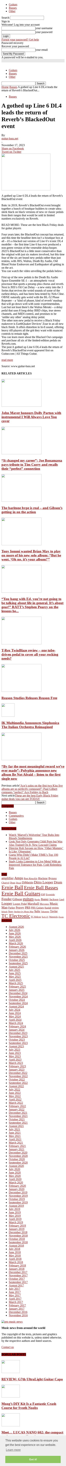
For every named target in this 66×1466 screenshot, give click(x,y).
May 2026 (15, 936)
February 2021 (17, 1146)
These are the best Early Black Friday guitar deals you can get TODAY (29, 797)
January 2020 (16, 1189)
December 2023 (18, 1033)
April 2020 (15, 1179)
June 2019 (15, 1212)
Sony (10, 911)
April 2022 (15, 1099)
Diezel (18, 883)
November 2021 (18, 1116)
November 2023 (18, 1036)
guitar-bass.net (9, 138)
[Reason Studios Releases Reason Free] (21, 690)
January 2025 (16, 989)
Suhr (37, 911)
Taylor (54, 911)
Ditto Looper (43, 882)
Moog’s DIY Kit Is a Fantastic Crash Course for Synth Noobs (28, 1406)
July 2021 (14, 1129)
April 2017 (15, 1298)
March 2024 (16, 1023)
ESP (43, 894)
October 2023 (17, 1039)
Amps (18, 878)
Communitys (16, 815)
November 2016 (18, 1315)
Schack (4, 911)
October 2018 (17, 1239)
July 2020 (14, 1169)
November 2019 (18, 1195)
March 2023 (16, 1062)
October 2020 (17, 1159)
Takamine (45, 912)
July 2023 (14, 1049)
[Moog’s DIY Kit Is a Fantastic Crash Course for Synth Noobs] (10, 1396)
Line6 (61, 899)
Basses (13, 7)
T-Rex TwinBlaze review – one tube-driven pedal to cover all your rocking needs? (29, 654)
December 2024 (18, 993)
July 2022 (14, 1089)
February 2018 (17, 1265)
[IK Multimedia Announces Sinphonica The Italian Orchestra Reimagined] (8, 715)
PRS (27, 907)
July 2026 (14, 930)
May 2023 (15, 1056)
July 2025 (14, 969)
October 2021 (17, 1119)
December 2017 (18, 1272)
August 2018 (16, 1245)
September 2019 (18, 1202)
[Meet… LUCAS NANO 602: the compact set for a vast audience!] (10, 1425)
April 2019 (15, 1219)
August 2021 (16, 1126)
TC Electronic (15, 916)
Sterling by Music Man (24, 912)
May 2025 (15, 976)
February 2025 (17, 986)
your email (41, 49)
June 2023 (15, 1053)
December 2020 (18, 1152)
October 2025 (17, 960)
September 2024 (18, 1003)
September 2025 (18, 963)
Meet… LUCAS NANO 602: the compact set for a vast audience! (32, 1434)
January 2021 (16, 1149)
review (55, 907)
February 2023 (17, 1066)
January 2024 (16, 1029)
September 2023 (18, 1043)
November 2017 (18, 1275)
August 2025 (16, 966)
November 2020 (18, 1155)
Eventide (50, 894)
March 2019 (16, 1222)
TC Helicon (36, 917)
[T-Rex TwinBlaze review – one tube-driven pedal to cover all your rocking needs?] (21, 643)
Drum (58, 882)
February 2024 (17, 1026)
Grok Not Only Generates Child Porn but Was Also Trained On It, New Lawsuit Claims (35, 843)
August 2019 (16, 1205)
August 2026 (16, 926)
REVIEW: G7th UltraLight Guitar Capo (32, 1379)
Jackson (53, 899)
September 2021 (18, 1122)
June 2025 (15, 973)
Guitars (13, 4)
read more (7, 359)
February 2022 (17, 1106)
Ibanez (45, 899)
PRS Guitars (37, 907)
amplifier (7, 878)
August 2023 (16, 1046)
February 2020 (17, 1185)
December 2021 (18, 1112)
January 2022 (16, 1109)
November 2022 (18, 1076)
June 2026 (15, 933)
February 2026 (17, 946)
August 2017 (16, 1285)
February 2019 (17, 1225)
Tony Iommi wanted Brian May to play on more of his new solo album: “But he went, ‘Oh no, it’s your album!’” (31, 555)
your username (43, 28)
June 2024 (15, 1013)
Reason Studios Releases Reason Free (29, 698)
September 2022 (18, 1082)
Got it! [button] (33, 1459)
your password (43, 32)
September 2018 (18, 1242)
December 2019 (18, 1192)
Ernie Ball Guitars (20, 893)
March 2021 (16, 1142)
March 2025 (16, 983)
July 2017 (14, 1288)
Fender (6, 899)
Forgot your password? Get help (20, 39)
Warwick (53, 917)
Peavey (20, 907)
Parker (11, 907)
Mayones (44, 904)
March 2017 (16, 1302)
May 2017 (15, 1295)
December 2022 (18, 1072)
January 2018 (16, 1268)
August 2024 (16, 1006)
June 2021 (15, 1132)
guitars (28, 899)
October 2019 (17, 1199)
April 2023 (15, 1059)
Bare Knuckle (30, 878)
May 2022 (15, 1096)
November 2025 (18, 956)
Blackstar (43, 878)
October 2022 (17, 1079)
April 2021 (15, 1139)
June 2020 (15, 1172)
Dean (12, 882)
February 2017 (17, 1305)
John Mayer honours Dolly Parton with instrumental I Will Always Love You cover (31, 417)
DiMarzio (27, 882)
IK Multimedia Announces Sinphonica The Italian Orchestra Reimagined (30, 725)
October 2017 (17, 1278)
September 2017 (18, 1282)
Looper (6, 903)
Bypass (52, 878)
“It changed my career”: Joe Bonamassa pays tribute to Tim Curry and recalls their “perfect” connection (31, 465)
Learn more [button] (13, 1449)
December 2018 (18, 1232)
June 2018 (15, 1252)
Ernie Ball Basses (41, 887)
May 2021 (15, 1136)
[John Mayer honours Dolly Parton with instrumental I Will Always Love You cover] (21, 405)
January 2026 (16, 950)
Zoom (61, 917)
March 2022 (16, 1102)
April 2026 (15, 940)
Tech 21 (45, 917)
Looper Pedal (20, 903)
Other (12, 11)
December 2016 (18, 1312)
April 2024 (15, 1019)
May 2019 (15, 1215)
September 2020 (18, 1162)
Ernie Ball (12, 887)
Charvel (5, 882)
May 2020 (15, 1175)
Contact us (7, 1347)
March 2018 (16, 1262)
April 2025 (15, 979)
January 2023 (16, 1069)
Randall (48, 908)
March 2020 (16, 1182)
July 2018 (14, 1248)
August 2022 (16, 1086)
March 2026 (16, 943)
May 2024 (15, 1016)
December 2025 (18, 953)
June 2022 (15, 1092)
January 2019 (16, 1229)
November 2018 (18, 1235)
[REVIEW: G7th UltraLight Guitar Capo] (10, 1372)
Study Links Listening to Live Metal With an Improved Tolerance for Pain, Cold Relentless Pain (35, 865)
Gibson (17, 899)
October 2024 (17, 999)
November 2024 (18, 996)
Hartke (37, 900)
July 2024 (14, 1009)
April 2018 (15, 1258)
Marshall (33, 903)
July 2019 (14, 1209)
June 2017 (15, 1292)
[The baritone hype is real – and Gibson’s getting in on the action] (21, 500)
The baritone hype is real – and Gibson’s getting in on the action (31, 510)
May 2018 (15, 1255)
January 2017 (16, 1308)
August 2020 (16, 1165)
